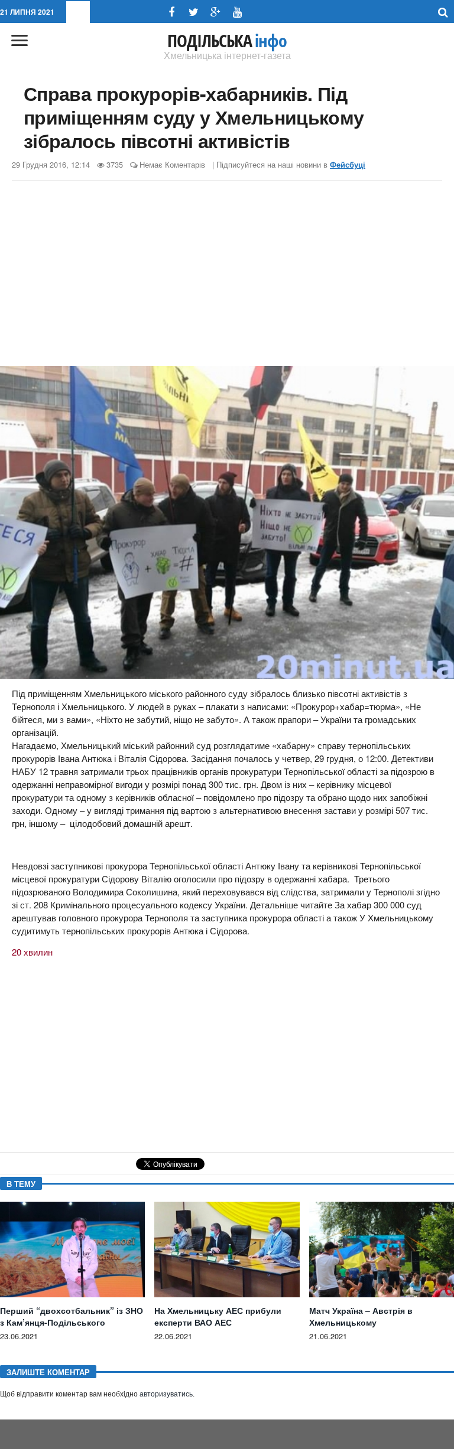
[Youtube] (237, 12)
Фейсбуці (347, 164)
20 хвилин (32, 952)
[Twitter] (194, 12)
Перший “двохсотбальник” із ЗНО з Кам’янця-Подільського (71, 1316)
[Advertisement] (227, 275)
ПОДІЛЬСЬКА (227, 41)
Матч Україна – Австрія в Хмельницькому (361, 1316)
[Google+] (215, 12)
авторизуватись (166, 1394)
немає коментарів (172, 164)
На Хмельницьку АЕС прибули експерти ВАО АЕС (217, 1316)
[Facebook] (172, 12)
